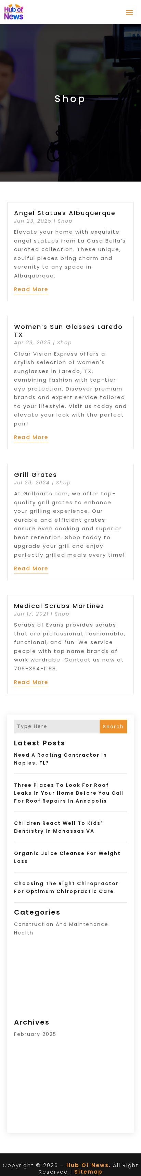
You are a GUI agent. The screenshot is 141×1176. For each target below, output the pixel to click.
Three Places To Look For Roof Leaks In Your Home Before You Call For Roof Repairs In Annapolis (69, 793)
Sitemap (88, 1171)
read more (31, 289)
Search (113, 726)
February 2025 (35, 1034)
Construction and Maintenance (61, 924)
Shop (65, 221)
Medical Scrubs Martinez (59, 606)
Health (24, 932)
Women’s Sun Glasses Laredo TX (68, 330)
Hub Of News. (88, 1165)
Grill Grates (35, 474)
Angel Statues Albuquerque (65, 213)
